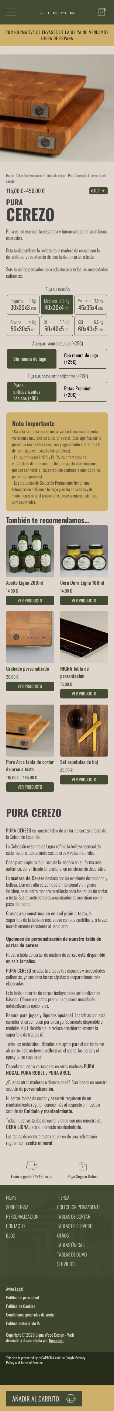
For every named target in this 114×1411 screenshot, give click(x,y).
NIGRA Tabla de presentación (74, 672)
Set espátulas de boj (79, 761)
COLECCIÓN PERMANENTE (78, 1207)
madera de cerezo (75, 250)
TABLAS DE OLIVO (72, 1254)
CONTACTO (15, 1226)
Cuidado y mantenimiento (48, 1111)
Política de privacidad (22, 1297)
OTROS (63, 1235)
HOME (11, 1197)
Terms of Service (32, 1362)
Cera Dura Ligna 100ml (82, 582)
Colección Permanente (30, 175)
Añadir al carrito (35, 1398)
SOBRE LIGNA (17, 1207)
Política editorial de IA (23, 1323)
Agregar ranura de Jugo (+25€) (57, 343)
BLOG (10, 1235)
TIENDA (63, 1197)
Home (10, 175)
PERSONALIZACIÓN (22, 1216)
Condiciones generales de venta (30, 1314)
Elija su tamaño (58, 289)
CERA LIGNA (17, 1126)
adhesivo (53, 1050)
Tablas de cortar (56, 175)
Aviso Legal (14, 1289)
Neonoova (56, 1340)
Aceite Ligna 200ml (24, 582)
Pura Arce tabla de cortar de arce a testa (30, 765)
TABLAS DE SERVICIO (74, 1226)
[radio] (23, 299)
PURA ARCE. (59, 1072)
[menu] (11, 12)
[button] (102, 12)
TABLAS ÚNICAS (71, 1245)
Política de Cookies (20, 1306)
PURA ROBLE (33, 1072)
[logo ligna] (57, 12)
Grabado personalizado (27, 668)
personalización (38, 1088)
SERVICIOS (66, 1264)
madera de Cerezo (27, 878)
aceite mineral (39, 1142)
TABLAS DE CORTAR (73, 1216)
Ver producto (30, 600)
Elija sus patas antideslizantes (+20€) (58, 376)
